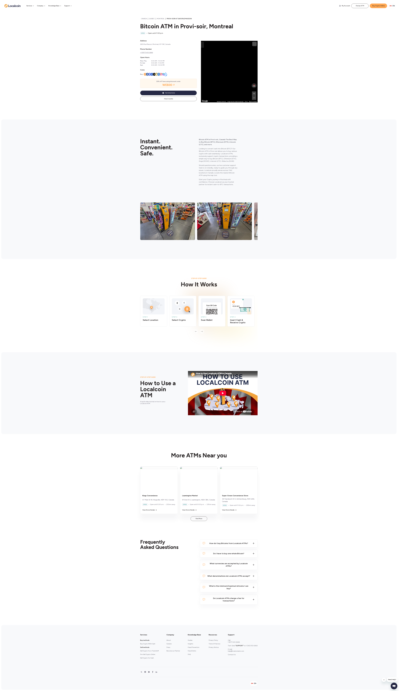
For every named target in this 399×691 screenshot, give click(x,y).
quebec (152, 19)
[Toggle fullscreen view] (254, 44)
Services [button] (29, 6)
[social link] (141, 672)
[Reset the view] (254, 85)
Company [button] (40, 6)
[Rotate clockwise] (256, 85)
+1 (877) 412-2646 (146, 52)
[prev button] (195, 331)
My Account (346, 6)
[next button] (202, 331)
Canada (144, 19)
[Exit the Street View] (202, 44)
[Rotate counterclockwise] (252, 85)
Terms (246, 101)
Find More (199, 518)
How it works (168, 99)
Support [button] (67, 6)
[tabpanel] (199, 315)
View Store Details (148, 510)
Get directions (170, 93)
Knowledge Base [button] (53, 6)
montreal (160, 19)
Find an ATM (360, 6)
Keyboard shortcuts (221, 101)
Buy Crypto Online (378, 6)
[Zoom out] (254, 98)
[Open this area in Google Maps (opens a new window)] (204, 101)
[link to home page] (12, 5)
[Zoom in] (254, 93)
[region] (229, 71)
